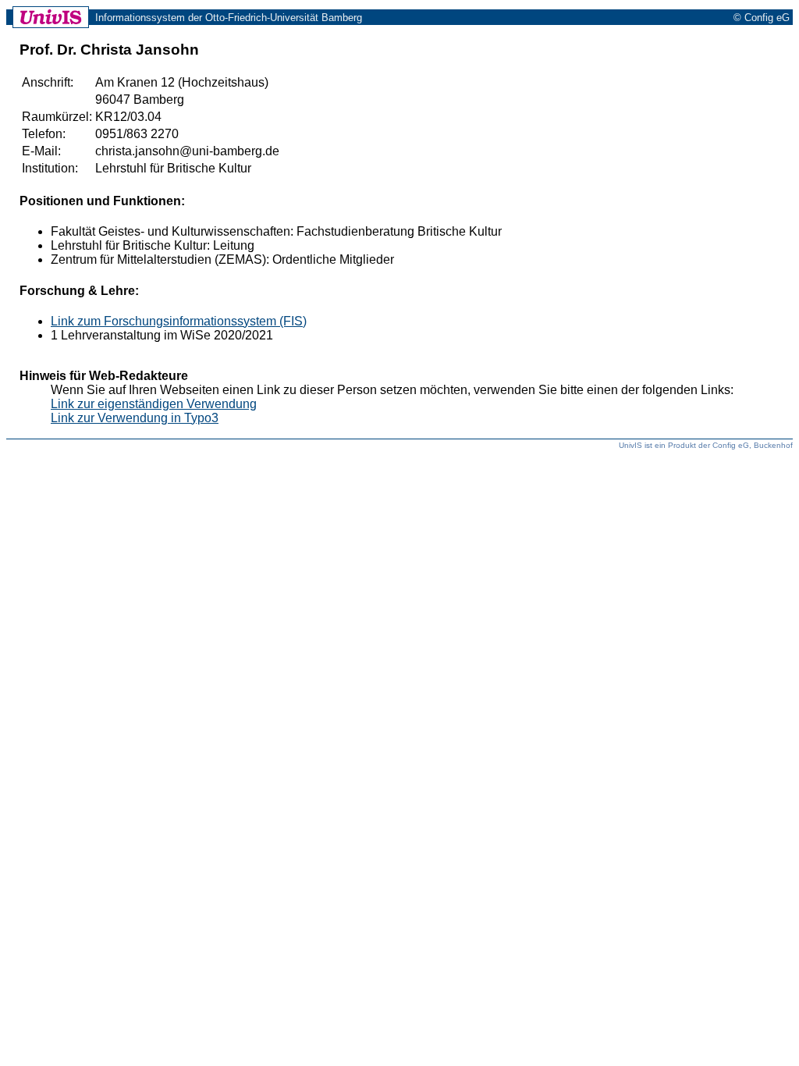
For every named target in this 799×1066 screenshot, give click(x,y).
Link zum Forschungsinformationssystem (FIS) (179, 321)
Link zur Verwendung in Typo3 (134, 418)
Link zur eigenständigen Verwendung (154, 403)
